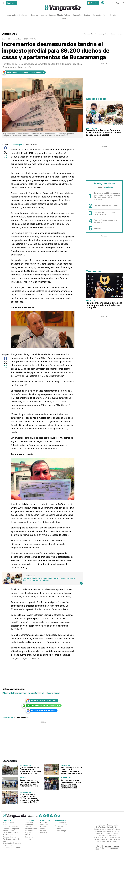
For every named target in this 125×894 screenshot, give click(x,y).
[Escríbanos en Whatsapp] (58, 815)
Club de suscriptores (11, 829)
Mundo (60, 15)
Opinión (86, 15)
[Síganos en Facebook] (40, 815)
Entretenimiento (99, 15)
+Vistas (98, 187)
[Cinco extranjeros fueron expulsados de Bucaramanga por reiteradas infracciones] (10, 783)
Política (67, 15)
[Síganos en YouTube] (51, 815)
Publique (43, 833)
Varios (42, 829)
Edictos (43, 831)
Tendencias (90, 300)
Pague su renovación (11, 826)
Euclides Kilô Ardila (30, 145)
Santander (23, 15)
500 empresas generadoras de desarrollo (61, 824)
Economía (77, 15)
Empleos (43, 826)
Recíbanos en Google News (43, 710)
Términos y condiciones (12, 847)
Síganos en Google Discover (43, 700)
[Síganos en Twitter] (44, 815)
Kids (109, 15)
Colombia (52, 15)
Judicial (44, 15)
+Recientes (108, 187)
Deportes (34, 15)
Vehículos (44, 824)
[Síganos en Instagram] (48, 815)
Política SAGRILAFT (101, 837)
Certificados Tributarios (12, 843)
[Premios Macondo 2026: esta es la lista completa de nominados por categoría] (104, 285)
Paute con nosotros (10, 833)
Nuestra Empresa (9, 837)
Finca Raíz (44, 822)
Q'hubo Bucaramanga (60, 830)
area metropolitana (102, 34)
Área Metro (11, 15)
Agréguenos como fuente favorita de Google (25, 72)
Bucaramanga (116, 34)
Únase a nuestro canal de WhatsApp (43, 705)
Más (114, 15)
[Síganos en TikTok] (55, 815)
